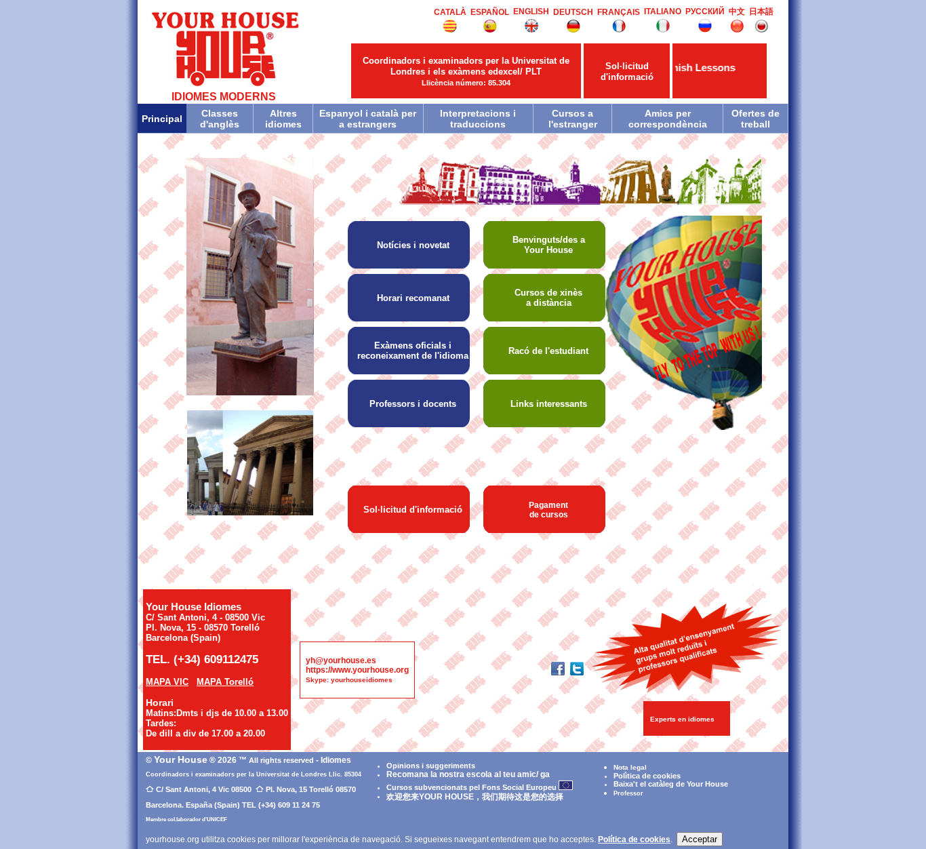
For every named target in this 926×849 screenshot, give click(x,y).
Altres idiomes (283, 119)
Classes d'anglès (219, 119)
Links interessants (548, 404)
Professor (628, 793)
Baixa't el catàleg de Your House (670, 784)
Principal (162, 118)
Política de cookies (634, 839)
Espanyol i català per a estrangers (367, 119)
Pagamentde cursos (548, 509)
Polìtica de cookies (647, 776)
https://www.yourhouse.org (357, 670)
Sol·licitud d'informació (627, 71)
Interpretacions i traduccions (478, 119)
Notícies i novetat (413, 245)
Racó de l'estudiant (548, 351)
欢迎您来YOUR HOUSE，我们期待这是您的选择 (474, 797)
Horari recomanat (413, 298)
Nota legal (630, 767)
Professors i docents (412, 404)
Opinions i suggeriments (430, 766)
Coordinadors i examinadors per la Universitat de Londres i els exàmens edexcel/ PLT (466, 71)
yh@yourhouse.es (341, 660)
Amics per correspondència (667, 119)
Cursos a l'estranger (572, 119)
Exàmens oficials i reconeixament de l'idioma (412, 350)
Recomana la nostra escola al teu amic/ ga (468, 774)
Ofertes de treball (755, 119)
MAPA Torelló (225, 682)
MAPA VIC (167, 682)
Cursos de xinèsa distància (548, 298)
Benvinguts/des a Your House (548, 245)
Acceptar (699, 839)
